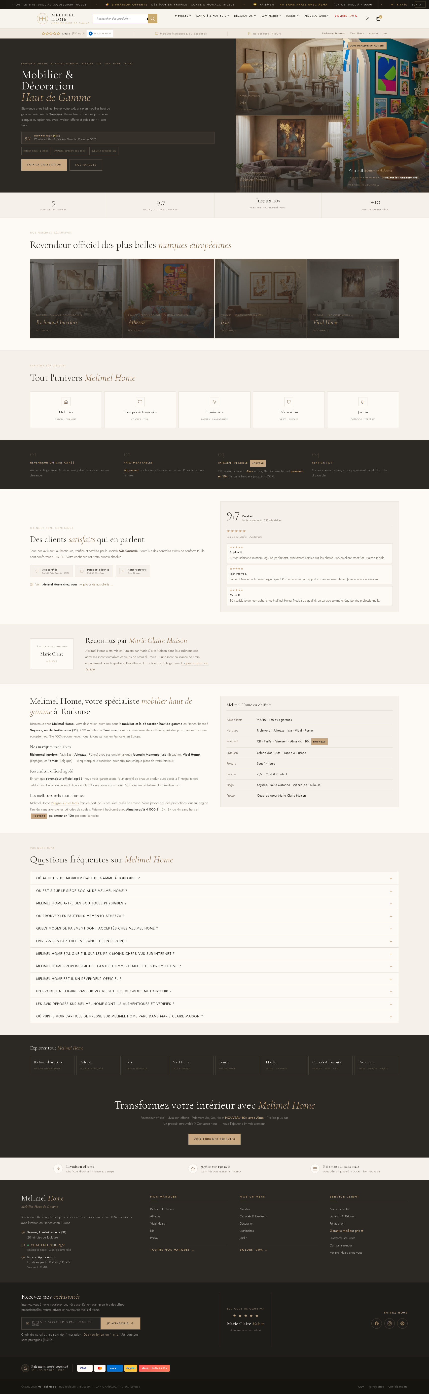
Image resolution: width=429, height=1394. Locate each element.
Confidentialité (398, 1387)
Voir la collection (44, 164)
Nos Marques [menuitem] (316, 16)
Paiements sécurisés (342, 1238)
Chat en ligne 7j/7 (48, 1245)
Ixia (385, 33)
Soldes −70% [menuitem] (346, 16)
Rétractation (337, 1223)
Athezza (373, 33)
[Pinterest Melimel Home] (402, 1323)
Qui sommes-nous (341, 1245)
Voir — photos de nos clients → (74, 584)
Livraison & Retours (342, 1216)
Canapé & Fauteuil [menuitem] (211, 16)
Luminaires (247, 1230)
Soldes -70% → (253, 1250)
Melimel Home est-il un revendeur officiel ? (79, 978)
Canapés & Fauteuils (253, 1216)
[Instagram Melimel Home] (389, 1323)
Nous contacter (339, 1209)
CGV (361, 1387)
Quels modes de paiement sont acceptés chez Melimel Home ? (97, 928)
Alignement (131, 470)
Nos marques (86, 165)
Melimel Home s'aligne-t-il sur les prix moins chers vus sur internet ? (105, 953)
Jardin (243, 1238)
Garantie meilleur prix (345, 1230)
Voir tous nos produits (214, 1139)
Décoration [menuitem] (243, 16)
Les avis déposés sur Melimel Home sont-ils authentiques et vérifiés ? (105, 1003)
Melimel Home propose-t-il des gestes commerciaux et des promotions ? (108, 966)
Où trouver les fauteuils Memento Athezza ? (80, 915)
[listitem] (76, 298)
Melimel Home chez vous (346, 1252)
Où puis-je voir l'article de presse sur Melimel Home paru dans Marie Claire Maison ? (119, 1016)
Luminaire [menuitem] (269, 16)
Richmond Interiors (333, 33)
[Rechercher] (152, 18)
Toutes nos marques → (172, 1250)
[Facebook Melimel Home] (376, 1323)
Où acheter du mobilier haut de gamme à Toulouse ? (88, 878)
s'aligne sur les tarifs (65, 803)
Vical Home (357, 33)
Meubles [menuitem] (181, 16)
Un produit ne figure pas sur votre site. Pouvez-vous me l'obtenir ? (104, 991)
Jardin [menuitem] (291, 16)
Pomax (154, 1238)
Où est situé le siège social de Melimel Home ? (81, 890)
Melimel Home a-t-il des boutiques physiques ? (81, 903)
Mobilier (245, 1209)
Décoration (246, 1223)
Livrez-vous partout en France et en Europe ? (82, 940)
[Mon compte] (367, 18)
